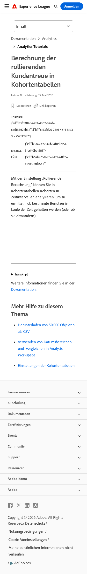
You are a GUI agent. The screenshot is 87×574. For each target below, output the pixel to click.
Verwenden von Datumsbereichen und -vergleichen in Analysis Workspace (45, 348)
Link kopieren (47, 105)
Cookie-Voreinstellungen (27, 539)
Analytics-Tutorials (32, 46)
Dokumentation (23, 38)
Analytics (49, 38)
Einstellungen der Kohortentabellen (46, 365)
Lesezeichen (23, 105)
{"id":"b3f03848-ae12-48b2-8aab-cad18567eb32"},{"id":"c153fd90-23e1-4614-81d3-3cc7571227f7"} (42, 129)
